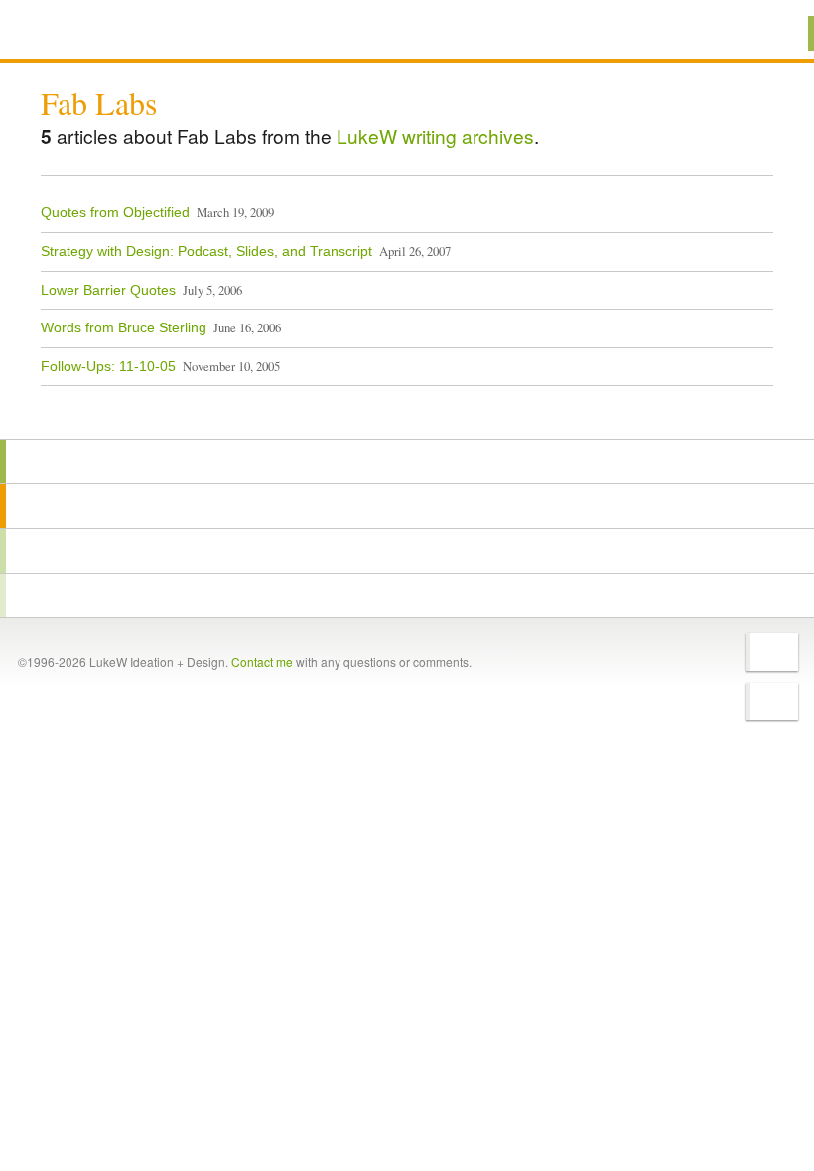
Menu (773, 33)
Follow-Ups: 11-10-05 (108, 366)
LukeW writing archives (435, 135)
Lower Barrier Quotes (108, 290)
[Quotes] (407, 506)
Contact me (262, 661)
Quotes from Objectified (115, 212)
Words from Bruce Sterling (123, 327)
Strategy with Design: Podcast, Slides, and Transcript (206, 251)
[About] (407, 461)
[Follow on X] (772, 652)
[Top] (407, 410)
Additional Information (112, 32)
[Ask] (407, 595)
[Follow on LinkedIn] (772, 701)
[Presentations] (407, 551)
